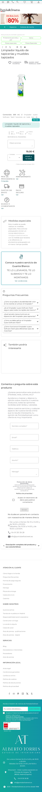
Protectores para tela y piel (10, 39)
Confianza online (9, 675)
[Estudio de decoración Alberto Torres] (21, 753)
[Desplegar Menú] (3, 2)
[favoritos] (25, 2)
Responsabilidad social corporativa (15, 617)
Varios (31, 38)
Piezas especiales (11, 43)
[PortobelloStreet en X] (28, 694)
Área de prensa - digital (11, 635)
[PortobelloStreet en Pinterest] (19, 694)
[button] (21, 303)
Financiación (7, 584)
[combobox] (14, 157)
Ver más (36, 120)
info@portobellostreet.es (18, 235)
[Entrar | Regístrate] (38, 2)
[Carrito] (32, 2)
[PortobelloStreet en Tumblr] (32, 694)
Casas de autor (8, 628)
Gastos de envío (8, 595)
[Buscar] (17, 2)
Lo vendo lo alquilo (10, 624)
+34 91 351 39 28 (17, 532)
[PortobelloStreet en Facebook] (10, 694)
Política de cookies (9, 679)
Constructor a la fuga (10, 620)
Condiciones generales (11, 672)
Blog (4, 646)
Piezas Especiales (31, 43)
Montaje (6, 588)
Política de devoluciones (12, 683)
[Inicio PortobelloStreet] (10, 12)
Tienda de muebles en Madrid (14, 613)
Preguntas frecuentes (11, 577)
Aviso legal (7, 668)
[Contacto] (13, 2)
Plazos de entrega (9, 591)
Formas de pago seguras (12, 580)
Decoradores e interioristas (12, 650)
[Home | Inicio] (4, 27)
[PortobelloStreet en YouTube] (14, 694)
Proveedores (7, 653)
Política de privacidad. (24, 720)
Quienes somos (8, 610)
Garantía (6, 598)
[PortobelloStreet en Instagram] (23, 694)
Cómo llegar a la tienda (11, 573)
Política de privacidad (11, 686)
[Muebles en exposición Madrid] (8, 2)
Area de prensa (8, 657)
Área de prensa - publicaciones (14, 631)
